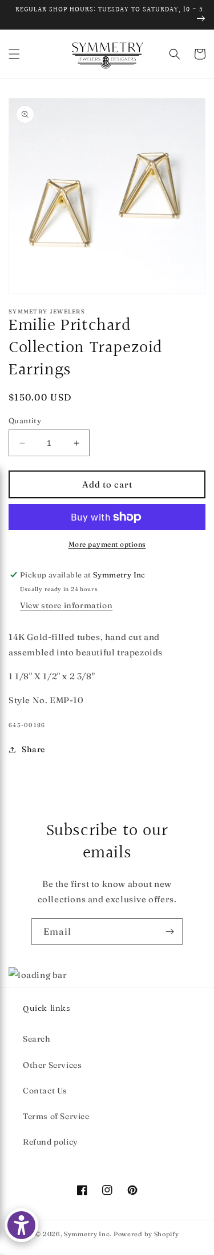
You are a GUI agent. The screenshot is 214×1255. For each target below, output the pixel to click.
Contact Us (45, 1090)
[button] (14, 54)
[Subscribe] (169, 931)
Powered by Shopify (146, 1234)
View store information (66, 605)
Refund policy (50, 1142)
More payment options (107, 544)
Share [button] (33, 749)
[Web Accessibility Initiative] (21, 1225)
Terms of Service (56, 1116)
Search (37, 1039)
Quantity (25, 420)
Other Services (52, 1065)
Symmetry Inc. (88, 1234)
